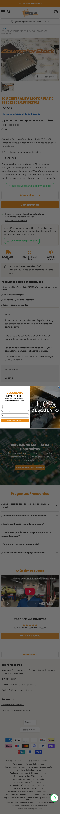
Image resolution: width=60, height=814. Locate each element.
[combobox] (14, 415)
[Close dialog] (59, 387)
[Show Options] (27, 415)
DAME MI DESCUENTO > (15, 420)
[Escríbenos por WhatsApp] (54, 798)
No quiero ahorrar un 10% (15, 423)
